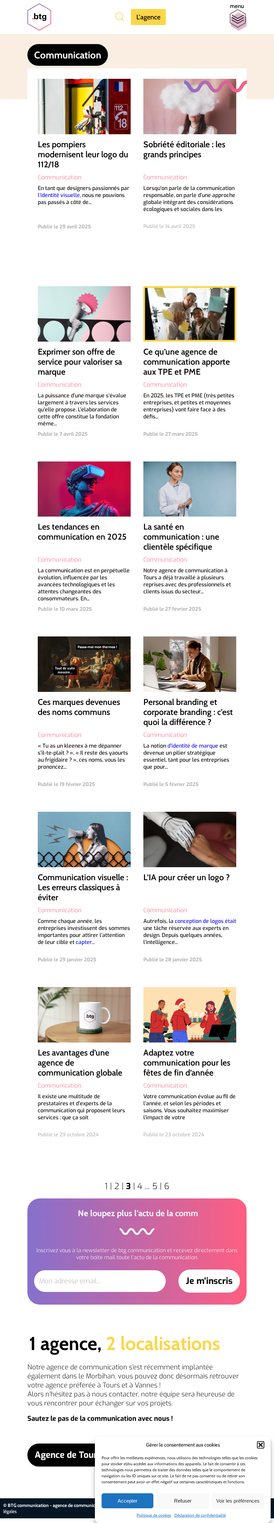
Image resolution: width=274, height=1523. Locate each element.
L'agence (148, 17)
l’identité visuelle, (59, 195)
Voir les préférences (238, 1501)
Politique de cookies (154, 1515)
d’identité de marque (192, 745)
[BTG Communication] (39, 17)
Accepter (127, 1501)
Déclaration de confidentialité (200, 1515)
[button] (260, 1445)
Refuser (182, 1501)
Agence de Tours (68, 1455)
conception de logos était (205, 921)
